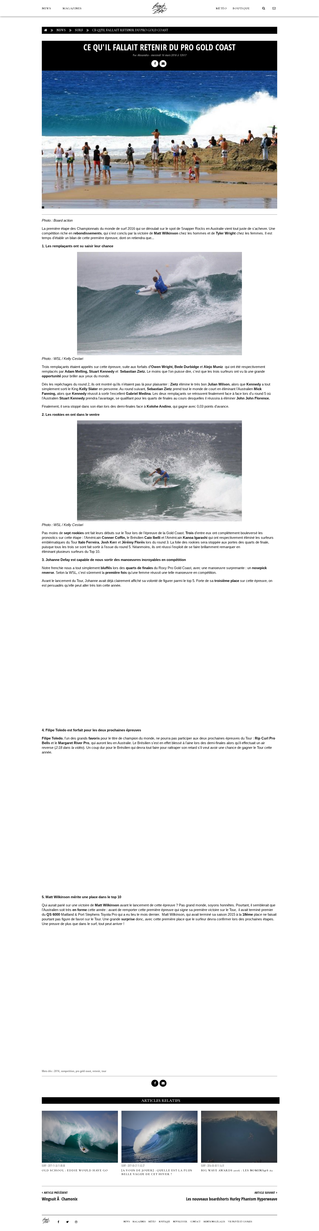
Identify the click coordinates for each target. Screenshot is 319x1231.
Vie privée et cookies (240, 1221)
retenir (96, 1071)
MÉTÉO (221, 8)
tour (104, 1071)
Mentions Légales (214, 1221)
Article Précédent (56, 1192)
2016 (57, 1071)
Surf (79, 30)
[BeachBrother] (159, 15)
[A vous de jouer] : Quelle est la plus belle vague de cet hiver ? (156, 1172)
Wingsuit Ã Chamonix (60, 1199)
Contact (195, 1221)
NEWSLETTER (180, 1221)
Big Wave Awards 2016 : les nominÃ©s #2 (237, 1170)
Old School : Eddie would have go (75, 1170)
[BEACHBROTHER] (48, 1220)
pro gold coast (83, 1071)
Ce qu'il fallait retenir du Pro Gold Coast (130, 30)
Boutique (241, 8)
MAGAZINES (72, 8)
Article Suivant (265, 1192)
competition (67, 1071)
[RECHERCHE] (263, 8)
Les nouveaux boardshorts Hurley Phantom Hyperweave (231, 1199)
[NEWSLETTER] (274, 8)
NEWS (46, 8)
